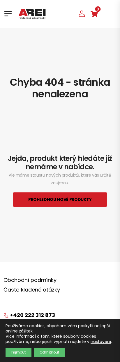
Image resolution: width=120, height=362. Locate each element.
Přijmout (18, 352)
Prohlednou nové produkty (60, 199)
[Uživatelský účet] (82, 13)
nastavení (101, 341)
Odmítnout (49, 352)
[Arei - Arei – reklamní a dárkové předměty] (32, 13)
